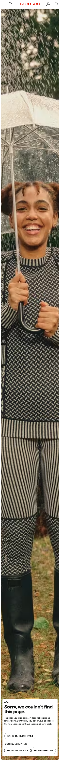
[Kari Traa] (30, 4)
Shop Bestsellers (43, 750)
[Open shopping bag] (56, 4)
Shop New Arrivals (17, 750)
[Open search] (10, 4)
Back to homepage (20, 735)
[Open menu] (4, 4)
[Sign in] (48, 4)
